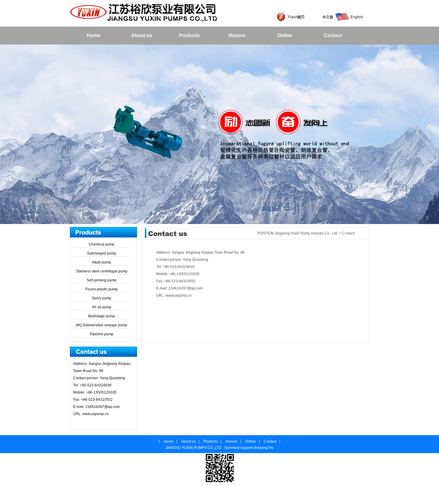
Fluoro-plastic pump (101, 289)
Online (284, 35)
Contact (333, 35)
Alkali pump (101, 262)
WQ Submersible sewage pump (101, 325)
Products (189, 35)
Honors (236, 35)
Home (93, 35)
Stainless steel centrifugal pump (102, 271)
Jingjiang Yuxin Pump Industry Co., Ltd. (307, 233)
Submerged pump (101, 253)
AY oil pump (101, 307)
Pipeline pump (101, 334)
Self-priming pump (101, 280)
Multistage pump (101, 316)
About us (141, 35)
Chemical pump (101, 244)
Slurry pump (101, 298)
